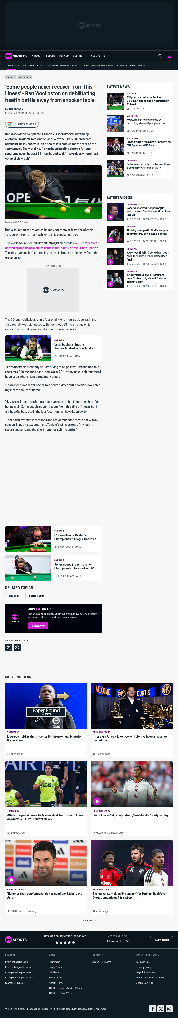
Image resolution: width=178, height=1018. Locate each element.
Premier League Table (16, 961)
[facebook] (152, 1008)
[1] (57, 942)
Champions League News (18, 972)
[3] (65, 942)
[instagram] (169, 1008)
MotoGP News (56, 982)
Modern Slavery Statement (150, 977)
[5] (73, 942)
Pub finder (54, 961)
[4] (69, 942)
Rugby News (55, 967)
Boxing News (56, 977)
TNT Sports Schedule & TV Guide (65, 988)
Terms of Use (143, 961)
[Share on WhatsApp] (17, 647)
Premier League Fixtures (18, 967)
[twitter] (160, 1008)
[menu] (160, 56)
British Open (25, 77)
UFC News (54, 972)
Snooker (10, 77)
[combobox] (118, 941)
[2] (61, 942)
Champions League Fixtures (19, 977)
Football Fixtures (14, 982)
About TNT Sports (101, 961)
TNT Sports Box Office (60, 993)
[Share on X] (8, 647)
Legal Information (145, 972)
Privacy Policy (143, 967)
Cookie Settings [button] (144, 982)
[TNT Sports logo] (16, 56)
